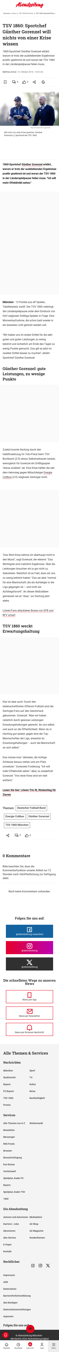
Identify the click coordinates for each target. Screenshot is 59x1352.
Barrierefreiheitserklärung (17, 1295)
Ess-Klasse (9, 1164)
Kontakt (7, 1251)
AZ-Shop (34, 1224)
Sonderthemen (37, 1237)
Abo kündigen (10, 1302)
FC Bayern (8, 1091)
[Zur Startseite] (29, 7)
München (8, 1070)
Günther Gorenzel (32, 164)
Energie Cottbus (14, 816)
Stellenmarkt (36, 1123)
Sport (14, 13)
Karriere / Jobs (11, 1224)
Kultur (33, 1084)
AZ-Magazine (36, 1231)
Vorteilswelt (9, 1171)
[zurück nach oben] (30, 1329)
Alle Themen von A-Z (14, 1123)
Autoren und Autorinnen (15, 1217)
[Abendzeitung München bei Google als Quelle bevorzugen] (43, 82)
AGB (5, 1282)
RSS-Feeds (9, 1144)
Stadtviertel (9, 1077)
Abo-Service (9, 1237)
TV (31, 1077)
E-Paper (7, 1244)
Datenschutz (9, 1289)
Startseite (6, 13)
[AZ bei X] (48, 1265)
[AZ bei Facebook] (33, 1265)
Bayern (7, 1084)
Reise (32, 1091)
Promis (7, 1105)
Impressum (9, 1275)
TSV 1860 (8, 1098)
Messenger (9, 1137)
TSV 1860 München (26, 13)
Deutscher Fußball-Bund (31, 807)
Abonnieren (9, 1231)
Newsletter (9, 1130)
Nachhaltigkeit (37, 1098)
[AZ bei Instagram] (40, 1265)
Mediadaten (36, 1217)
